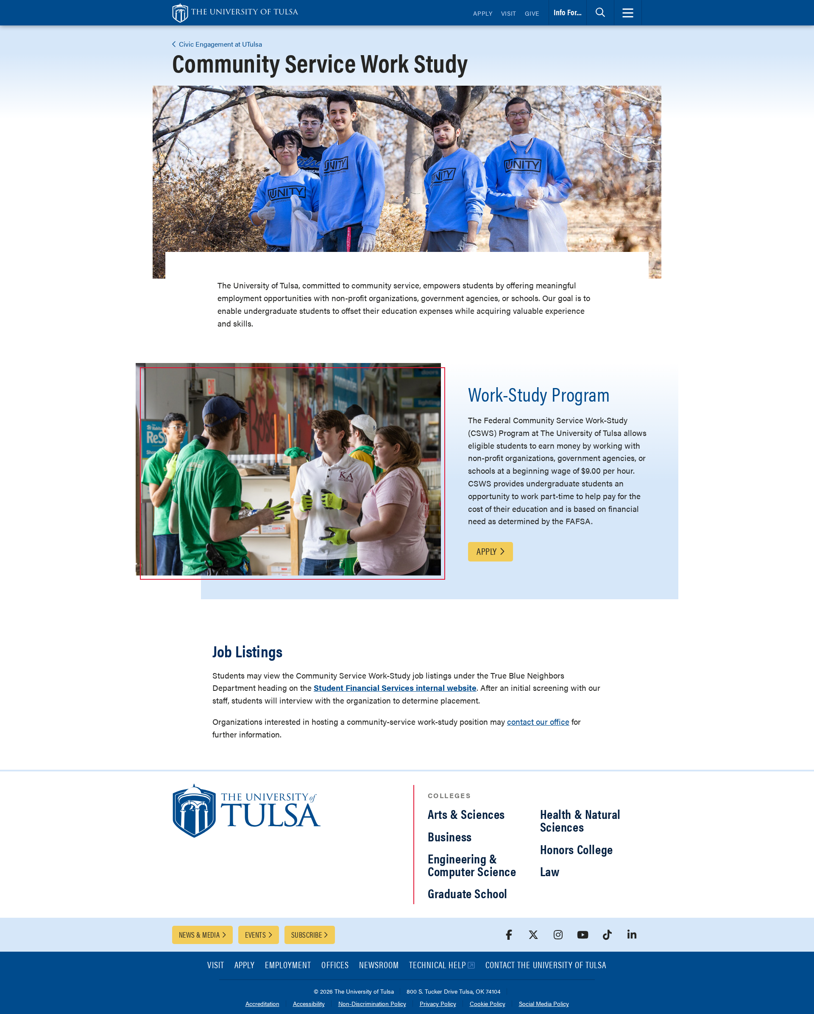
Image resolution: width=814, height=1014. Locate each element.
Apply (483, 13)
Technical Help (437, 965)
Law (550, 871)
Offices (334, 965)
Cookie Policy (487, 1004)
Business (450, 836)
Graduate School (467, 893)
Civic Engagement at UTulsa (219, 44)
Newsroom (379, 965)
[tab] (600, 12)
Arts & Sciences (466, 813)
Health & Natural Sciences (580, 819)
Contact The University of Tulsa (546, 965)
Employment (288, 965)
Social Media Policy (544, 1004)
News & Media (199, 934)
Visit (509, 13)
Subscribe (306, 934)
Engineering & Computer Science (472, 864)
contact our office (538, 721)
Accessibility (309, 1004)
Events (255, 934)
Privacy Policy (438, 1004)
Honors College (576, 849)
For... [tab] (568, 12)
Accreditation (262, 1004)
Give (532, 13)
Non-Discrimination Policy (372, 1004)
